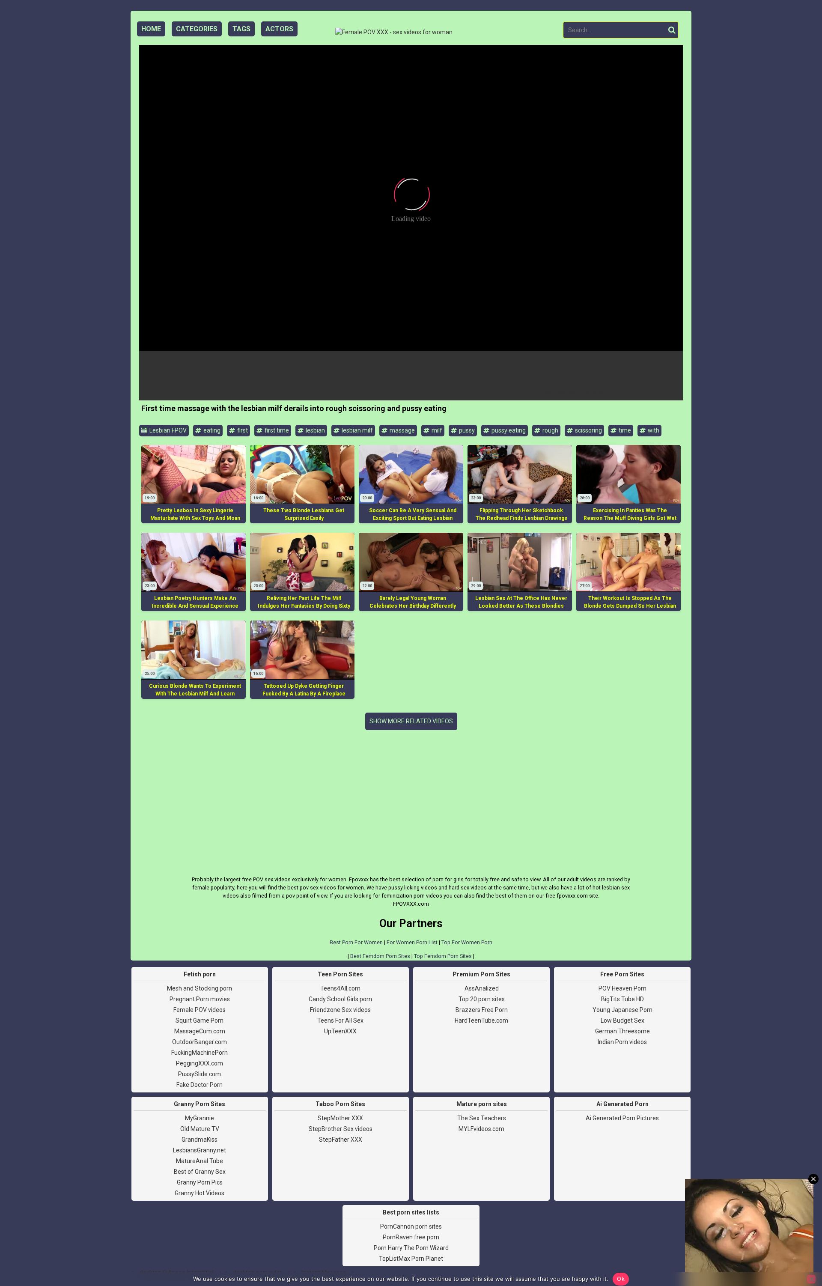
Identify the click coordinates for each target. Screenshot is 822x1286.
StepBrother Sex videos (340, 1128)
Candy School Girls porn (340, 999)
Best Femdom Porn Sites (380, 956)
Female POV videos (199, 1009)
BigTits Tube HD (622, 999)
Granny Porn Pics (200, 1182)
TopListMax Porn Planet (411, 1258)
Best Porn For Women (356, 942)
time (624, 430)
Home (151, 29)
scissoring (588, 430)
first (242, 430)
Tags (241, 29)
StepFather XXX (340, 1139)
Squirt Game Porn (199, 1020)
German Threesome (622, 1031)
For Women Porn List (412, 942)
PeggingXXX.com (199, 1063)
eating (211, 430)
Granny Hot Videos (199, 1193)
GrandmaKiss (199, 1139)
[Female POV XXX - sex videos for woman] (394, 32)
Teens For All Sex (340, 1020)
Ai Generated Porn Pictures (622, 1118)
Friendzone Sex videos (340, 1009)
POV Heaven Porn (622, 988)
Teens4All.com (340, 988)
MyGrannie (199, 1118)
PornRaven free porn (411, 1237)
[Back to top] (796, 1247)
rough (549, 430)
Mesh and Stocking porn (199, 988)
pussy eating (508, 430)
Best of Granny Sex (200, 1171)
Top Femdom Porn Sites (443, 956)
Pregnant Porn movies (200, 999)
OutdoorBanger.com (199, 1041)
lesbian (314, 430)
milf (436, 430)
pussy (466, 430)
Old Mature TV (199, 1128)
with (652, 430)
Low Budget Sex (622, 1020)
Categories (196, 29)
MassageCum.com (199, 1031)
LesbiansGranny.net (199, 1150)
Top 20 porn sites (482, 999)
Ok (621, 1278)
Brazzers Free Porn (482, 1009)
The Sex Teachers (481, 1118)
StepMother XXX (340, 1118)
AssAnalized (482, 988)
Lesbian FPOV (167, 430)
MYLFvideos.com (481, 1128)
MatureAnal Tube (199, 1161)
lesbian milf (356, 430)
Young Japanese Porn (622, 1009)
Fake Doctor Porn (199, 1084)
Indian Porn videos (622, 1041)
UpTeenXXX (340, 1031)
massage (401, 430)
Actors (279, 29)
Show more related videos (411, 721)
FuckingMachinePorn (199, 1052)
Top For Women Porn (466, 942)
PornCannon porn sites (411, 1226)
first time (276, 430)
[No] (811, 1279)
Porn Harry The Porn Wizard (411, 1247)
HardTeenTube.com (481, 1020)
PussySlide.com (199, 1074)
